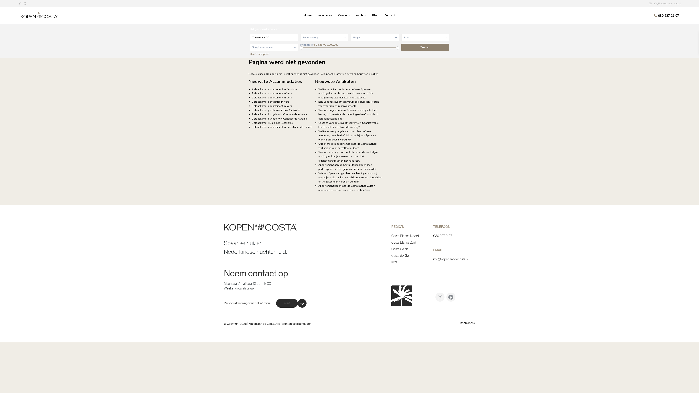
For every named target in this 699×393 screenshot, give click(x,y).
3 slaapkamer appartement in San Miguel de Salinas (282, 127)
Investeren (325, 15)
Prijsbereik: (306, 45)
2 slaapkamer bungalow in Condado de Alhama (279, 114)
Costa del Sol (400, 255)
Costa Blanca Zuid (403, 242)
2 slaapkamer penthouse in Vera (270, 102)
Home (308, 15)
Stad (406, 37)
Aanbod (361, 15)
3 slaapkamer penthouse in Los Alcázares (276, 110)
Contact (389, 15)
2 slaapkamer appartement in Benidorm (274, 89)
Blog (375, 15)
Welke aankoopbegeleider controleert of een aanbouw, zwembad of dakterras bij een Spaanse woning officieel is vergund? (347, 135)
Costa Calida (399, 249)
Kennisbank (467, 323)
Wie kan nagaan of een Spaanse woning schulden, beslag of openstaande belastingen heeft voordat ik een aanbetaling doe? (348, 114)
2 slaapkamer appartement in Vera (272, 93)
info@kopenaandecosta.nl (450, 259)
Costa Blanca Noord (405, 236)
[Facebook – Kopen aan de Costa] (450, 298)
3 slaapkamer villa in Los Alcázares (272, 123)
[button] (291, 303)
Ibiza (394, 262)
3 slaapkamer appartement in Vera (272, 106)
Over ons (344, 15)
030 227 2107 (442, 236)
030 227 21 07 (668, 16)
